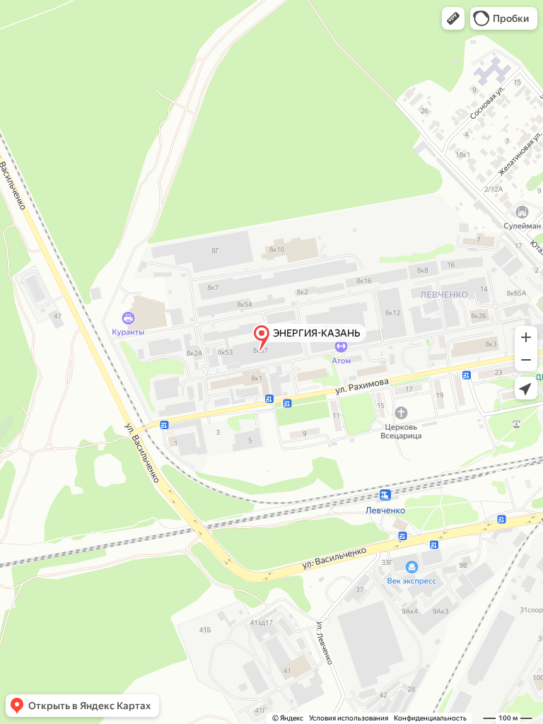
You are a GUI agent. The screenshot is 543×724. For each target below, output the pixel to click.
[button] (453, 18)
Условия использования (348, 718)
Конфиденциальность (430, 718)
